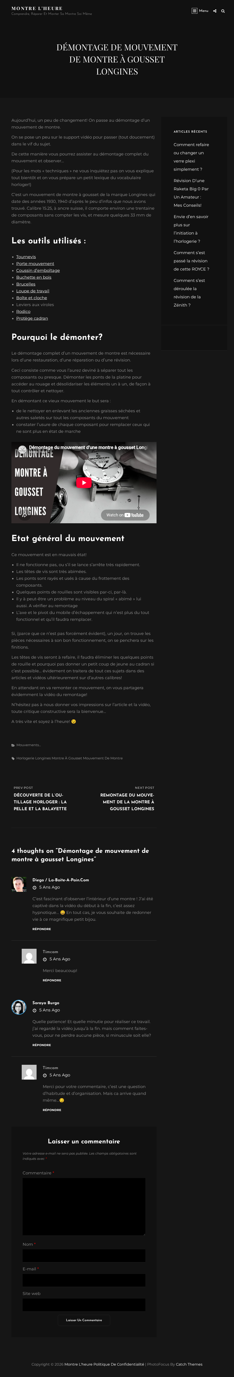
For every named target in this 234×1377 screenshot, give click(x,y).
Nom (29, 1244)
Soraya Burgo (45, 1003)
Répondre (41, 929)
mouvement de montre (103, 758)
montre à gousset (67, 758)
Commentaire (38, 1173)
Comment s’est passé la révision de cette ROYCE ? (191, 261)
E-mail (31, 1268)
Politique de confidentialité (118, 1364)
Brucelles (25, 284)
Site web (31, 1293)
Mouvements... (28, 745)
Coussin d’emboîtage (38, 270)
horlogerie (25, 758)
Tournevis (26, 256)
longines (43, 758)
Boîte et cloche (31, 297)
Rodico (23, 311)
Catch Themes (189, 1364)
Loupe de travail (32, 291)
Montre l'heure (37, 8)
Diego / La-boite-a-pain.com (60, 880)
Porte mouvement (35, 263)
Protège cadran (32, 318)
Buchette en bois (33, 277)
